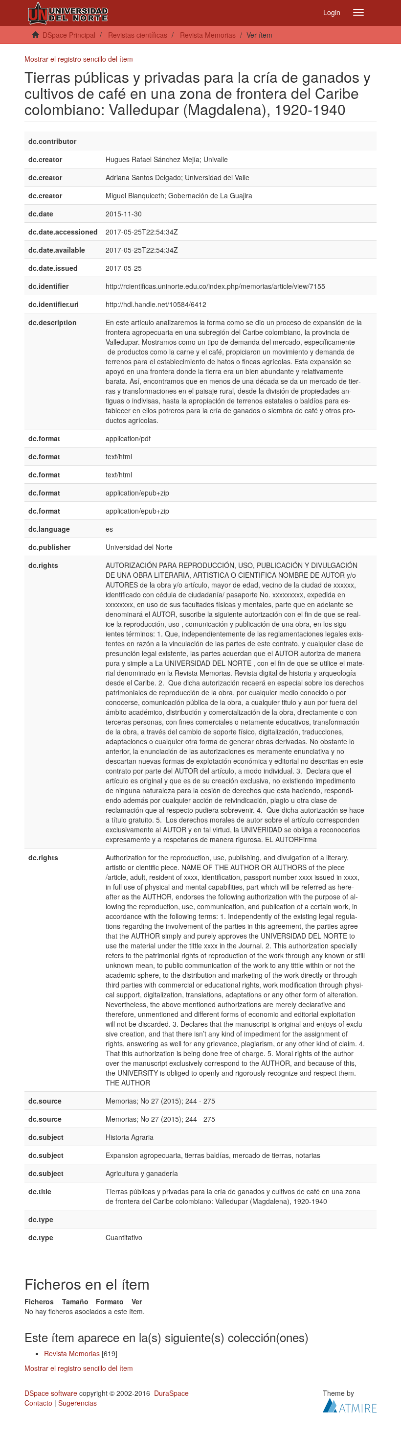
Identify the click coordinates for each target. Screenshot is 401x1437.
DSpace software (50, 1393)
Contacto (38, 1403)
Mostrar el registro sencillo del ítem (78, 59)
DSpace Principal (69, 35)
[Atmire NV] (350, 1404)
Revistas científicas (137, 35)
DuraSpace (171, 1393)
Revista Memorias (208, 35)
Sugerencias (77, 1403)
